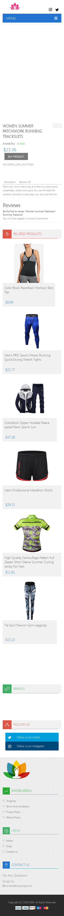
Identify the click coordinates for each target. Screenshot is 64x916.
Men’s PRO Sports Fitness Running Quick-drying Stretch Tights (27, 357)
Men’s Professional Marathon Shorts (28, 490)
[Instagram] (9, 746)
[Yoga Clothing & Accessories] (28, 8)
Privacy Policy (13, 812)
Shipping (11, 801)
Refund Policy (13, 817)
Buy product (16, 156)
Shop (9, 846)
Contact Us (12, 851)
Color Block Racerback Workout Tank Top (28, 290)
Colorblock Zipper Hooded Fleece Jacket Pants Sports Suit (26, 425)
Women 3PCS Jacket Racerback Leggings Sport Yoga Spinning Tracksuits (55, 125)
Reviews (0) (25, 182)
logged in (22, 218)
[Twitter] (9, 737)
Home (9, 840)
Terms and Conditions (18, 806)
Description (10, 182)
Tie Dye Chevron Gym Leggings (25, 625)
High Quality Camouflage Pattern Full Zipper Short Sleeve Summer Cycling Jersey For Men (29, 561)
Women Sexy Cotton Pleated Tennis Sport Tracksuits (59, 125)
